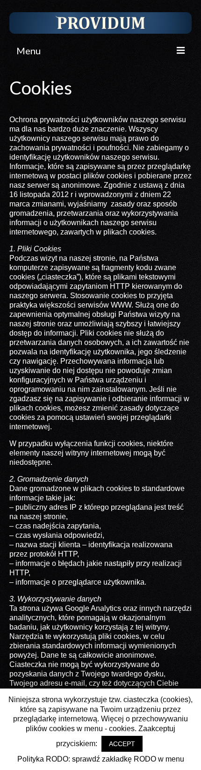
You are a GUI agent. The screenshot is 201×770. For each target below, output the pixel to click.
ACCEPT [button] (122, 744)
